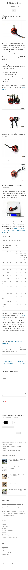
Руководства (5, 534)
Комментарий (5, 378)
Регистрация (5, 547)
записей (5, 550)
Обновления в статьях (7, 530)
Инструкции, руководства (8, 455)
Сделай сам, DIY (5, 535)
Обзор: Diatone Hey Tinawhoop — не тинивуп (13, 511)
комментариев (6, 552)
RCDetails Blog (14, 3)
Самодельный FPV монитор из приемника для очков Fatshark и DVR (17, 490)
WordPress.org (5, 554)
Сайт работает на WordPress (8, 564)
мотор (3, 351)
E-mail (4, 401)
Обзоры (8, 349)
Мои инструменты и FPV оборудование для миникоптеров (16, 460)
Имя (3, 395)
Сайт (3, 407)
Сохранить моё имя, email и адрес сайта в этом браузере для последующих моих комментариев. (13, 417)
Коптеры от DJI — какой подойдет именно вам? (13, 513)
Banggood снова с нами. (8, 515)
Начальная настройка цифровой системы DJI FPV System (16, 482)
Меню (14, 10)
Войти (3, 549)
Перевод (12, 349)
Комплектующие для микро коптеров (11, 450)
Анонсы (4, 524)
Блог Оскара (5, 526)
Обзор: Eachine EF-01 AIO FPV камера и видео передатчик (7, 364)
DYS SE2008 (23, 349)
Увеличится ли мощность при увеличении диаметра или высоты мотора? (14, 230)
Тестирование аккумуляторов (9, 537)
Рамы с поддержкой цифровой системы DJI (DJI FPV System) (16, 475)
